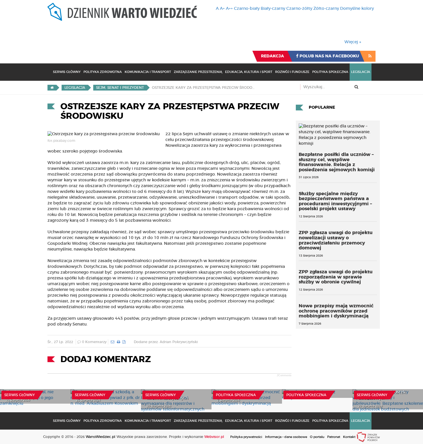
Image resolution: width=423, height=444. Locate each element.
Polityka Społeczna (330, 72)
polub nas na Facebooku (328, 56)
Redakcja (272, 56)
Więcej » (352, 42)
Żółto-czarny (326, 9)
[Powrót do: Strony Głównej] (51, 88)
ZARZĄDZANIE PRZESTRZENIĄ (198, 72)
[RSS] (370, 56)
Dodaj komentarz (105, 359)
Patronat (333, 437)
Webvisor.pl (214, 437)
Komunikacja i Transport (148, 72)
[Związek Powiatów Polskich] (368, 437)
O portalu (317, 437)
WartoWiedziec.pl (100, 437)
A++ (229, 9)
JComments (284, 375)
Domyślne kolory (357, 9)
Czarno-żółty (299, 9)
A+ (222, 9)
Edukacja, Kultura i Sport (248, 72)
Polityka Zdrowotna (102, 72)
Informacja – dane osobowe (286, 437)
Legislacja (360, 72)
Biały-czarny (273, 9)
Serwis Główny (67, 72)
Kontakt (349, 437)
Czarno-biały (247, 9)
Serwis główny (19, 395)
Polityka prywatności (246, 437)
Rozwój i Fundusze (292, 72)
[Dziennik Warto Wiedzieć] (122, 12)
